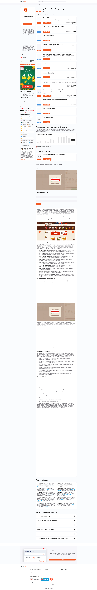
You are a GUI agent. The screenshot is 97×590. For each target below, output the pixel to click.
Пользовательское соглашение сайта (51, 566)
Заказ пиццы (31, 124)
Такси (28, 122)
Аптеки (31, 116)
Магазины (28, 4)
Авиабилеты (24, 124)
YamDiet (72, 504)
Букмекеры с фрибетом (25, 130)
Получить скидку (47, 31)
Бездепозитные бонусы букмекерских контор (27, 132)
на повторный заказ (59, 14)
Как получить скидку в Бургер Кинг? (45, 516)
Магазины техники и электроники (27, 120)
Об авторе (23, 159)
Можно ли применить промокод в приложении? (47, 520)
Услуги (31, 572)
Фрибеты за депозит (25, 134)
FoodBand (61, 499)
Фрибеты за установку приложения (27, 140)
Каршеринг (24, 136)
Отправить (38, 204)
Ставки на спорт (24, 116)
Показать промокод (47, 22)
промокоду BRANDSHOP (67, 494)
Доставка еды (24, 118)
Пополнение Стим (29, 128)
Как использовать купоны (34, 567)
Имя (36, 195)
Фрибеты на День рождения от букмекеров (26, 138)
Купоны (21, 545)
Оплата (46, 567)
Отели (30, 126)
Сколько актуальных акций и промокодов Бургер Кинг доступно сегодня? (52, 538)
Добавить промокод (27, 64)
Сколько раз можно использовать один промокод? (48, 525)
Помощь (33, 4)
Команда (46, 569)
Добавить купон (38, 4)
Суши (23, 122)
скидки (51, 14)
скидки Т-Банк (70, 485)
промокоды (45, 14)
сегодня (39, 14)
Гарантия (62, 567)
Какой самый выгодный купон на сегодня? (46, 529)
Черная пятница (24, 142)
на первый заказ (67, 14)
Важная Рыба (50, 494)
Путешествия (24, 126)
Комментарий (38, 199)
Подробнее (44, 93)
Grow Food (46, 506)
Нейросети (31, 142)
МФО (23, 128)
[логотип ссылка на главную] (23, 1)
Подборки (23, 4)
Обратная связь (32, 566)
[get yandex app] (51, 579)
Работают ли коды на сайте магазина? (45, 533)
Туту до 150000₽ (49, 489)
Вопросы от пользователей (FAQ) (35, 569)
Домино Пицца (39, 500)
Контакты (62, 566)
